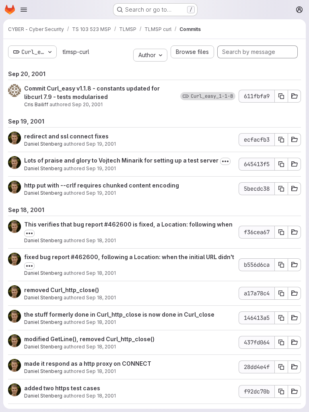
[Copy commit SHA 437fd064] (281, 342)
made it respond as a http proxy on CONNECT (87, 363)
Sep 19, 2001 (101, 144)
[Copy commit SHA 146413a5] (281, 317)
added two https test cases (62, 388)
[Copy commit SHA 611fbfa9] (281, 96)
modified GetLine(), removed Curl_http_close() (89, 339)
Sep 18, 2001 (101, 240)
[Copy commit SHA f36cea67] (281, 232)
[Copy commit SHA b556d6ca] (281, 264)
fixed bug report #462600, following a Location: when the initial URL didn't (129, 256)
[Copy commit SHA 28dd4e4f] (281, 366)
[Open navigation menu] (23, 9)
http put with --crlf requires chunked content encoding (101, 185)
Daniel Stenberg (43, 144)
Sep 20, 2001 (87, 104)
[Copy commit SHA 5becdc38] (281, 188)
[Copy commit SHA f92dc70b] (281, 391)
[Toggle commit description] (225, 161)
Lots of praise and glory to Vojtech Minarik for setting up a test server (121, 160)
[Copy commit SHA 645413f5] (281, 164)
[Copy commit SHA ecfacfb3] (281, 139)
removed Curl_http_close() (61, 289)
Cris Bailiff (36, 104)
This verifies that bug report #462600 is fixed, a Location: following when (128, 224)
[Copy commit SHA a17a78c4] (281, 293)
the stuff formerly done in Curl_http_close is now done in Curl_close (119, 314)
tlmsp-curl (76, 51)
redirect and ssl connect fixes (66, 136)
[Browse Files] (294, 96)
